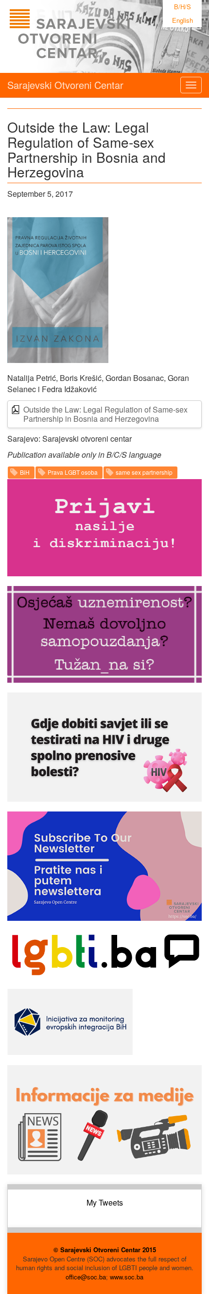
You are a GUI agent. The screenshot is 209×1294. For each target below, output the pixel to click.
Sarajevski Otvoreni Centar (65, 85)
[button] (57, 290)
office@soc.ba (86, 1276)
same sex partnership (144, 472)
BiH (25, 472)
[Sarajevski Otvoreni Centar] (89, 36)
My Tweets (105, 1202)
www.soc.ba (126, 1276)
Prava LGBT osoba (73, 472)
